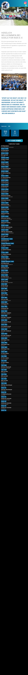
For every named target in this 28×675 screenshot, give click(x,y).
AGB (9, 126)
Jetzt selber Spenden (14, 141)
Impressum (4, 126)
